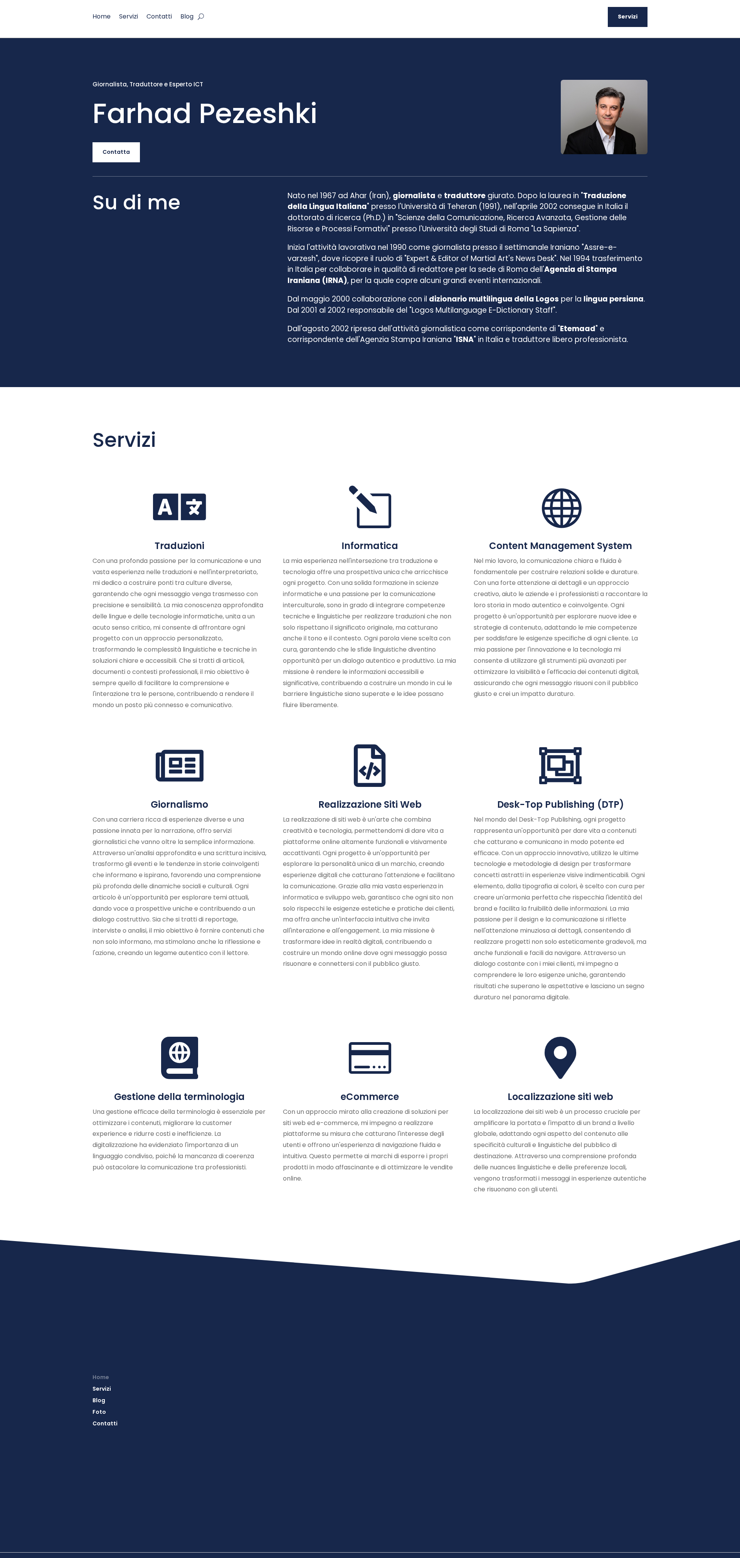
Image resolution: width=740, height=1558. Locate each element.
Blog (186, 17)
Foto (99, 1412)
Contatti (159, 17)
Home (101, 17)
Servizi (128, 17)
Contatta (116, 152)
